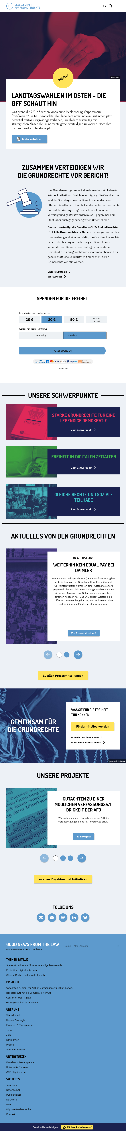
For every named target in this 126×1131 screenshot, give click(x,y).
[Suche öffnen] (110, 6)
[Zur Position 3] (70, 858)
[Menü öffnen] (117, 6)
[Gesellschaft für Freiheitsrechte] (23, 6)
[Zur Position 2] (66, 654)
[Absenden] (117, 946)
